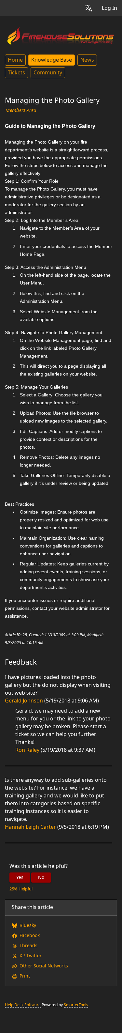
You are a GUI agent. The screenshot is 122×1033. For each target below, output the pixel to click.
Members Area (21, 110)
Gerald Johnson (24, 701)
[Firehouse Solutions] (61, 35)
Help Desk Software (23, 1005)
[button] (88, 8)
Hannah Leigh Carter (30, 827)
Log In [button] (109, 8)
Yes (19, 877)
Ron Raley (27, 750)
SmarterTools (76, 1005)
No (41, 877)
